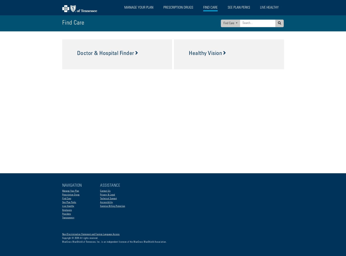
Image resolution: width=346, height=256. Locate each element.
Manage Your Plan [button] (138, 8)
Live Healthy (68, 206)
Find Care (229, 23)
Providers (66, 214)
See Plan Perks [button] (239, 8)
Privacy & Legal (107, 195)
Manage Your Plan (70, 191)
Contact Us (105, 191)
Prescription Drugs (178, 8)
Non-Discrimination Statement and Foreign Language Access (91, 234)
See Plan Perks (69, 202)
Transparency (68, 218)
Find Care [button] (210, 8)
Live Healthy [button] (269, 8)
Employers (67, 210)
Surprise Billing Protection (112, 206)
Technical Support (108, 198)
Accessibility (106, 202)
